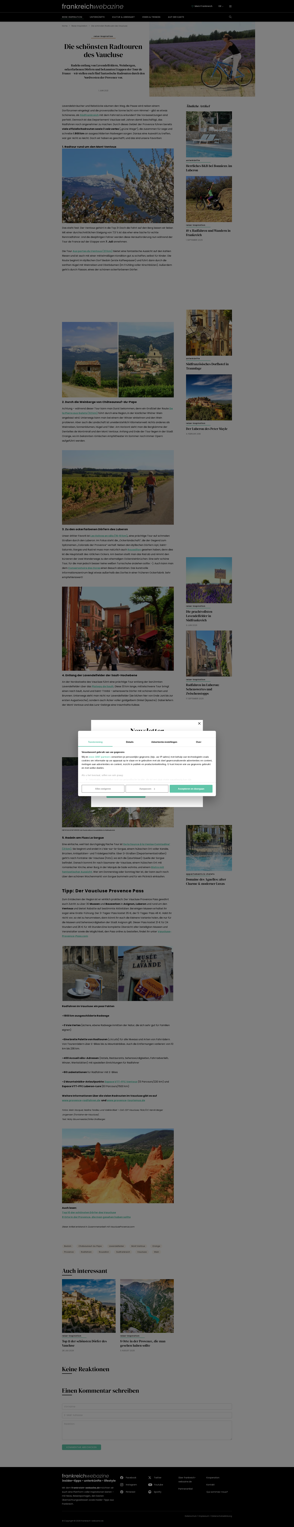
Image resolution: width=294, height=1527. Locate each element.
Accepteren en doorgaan (191, 788)
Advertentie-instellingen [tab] (164, 742)
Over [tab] (198, 742)
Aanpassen (145, 788)
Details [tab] (130, 742)
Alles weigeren (103, 788)
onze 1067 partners (100, 757)
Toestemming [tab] (95, 742)
